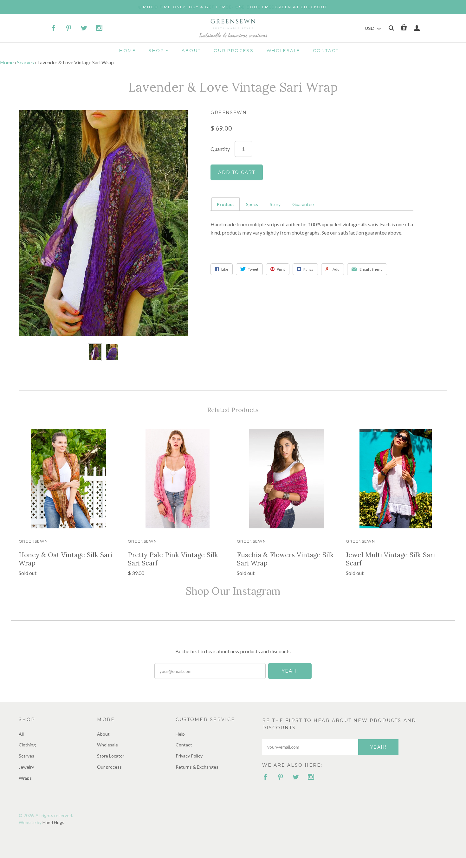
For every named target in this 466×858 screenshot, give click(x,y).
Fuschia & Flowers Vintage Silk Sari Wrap (285, 559)
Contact (326, 50)
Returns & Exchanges (197, 767)
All (21, 734)
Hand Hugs (53, 822)
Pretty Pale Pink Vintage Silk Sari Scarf (173, 559)
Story (275, 204)
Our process (234, 50)
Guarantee (303, 204)
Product (225, 204)
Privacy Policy (189, 755)
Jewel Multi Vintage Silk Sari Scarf (390, 559)
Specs (252, 204)
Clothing (27, 744)
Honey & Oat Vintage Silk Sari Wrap (65, 559)
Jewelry (26, 767)
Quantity (220, 148)
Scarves (25, 62)
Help (180, 734)
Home (127, 50)
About (191, 50)
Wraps (25, 778)
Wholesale (283, 50)
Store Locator (110, 755)
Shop (156, 50)
